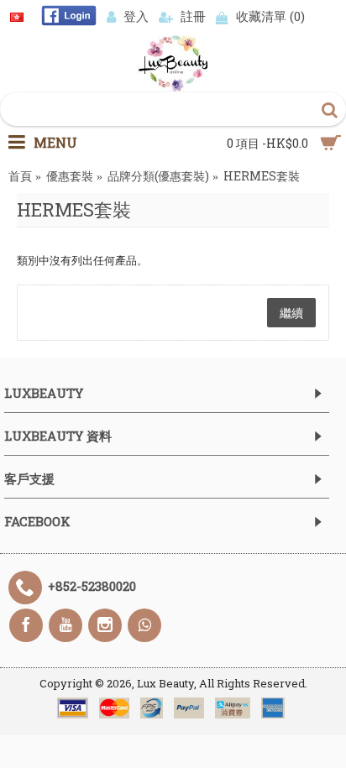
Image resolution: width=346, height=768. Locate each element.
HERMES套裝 (261, 176)
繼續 (291, 313)
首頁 (20, 176)
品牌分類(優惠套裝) (158, 176)
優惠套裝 (69, 176)
